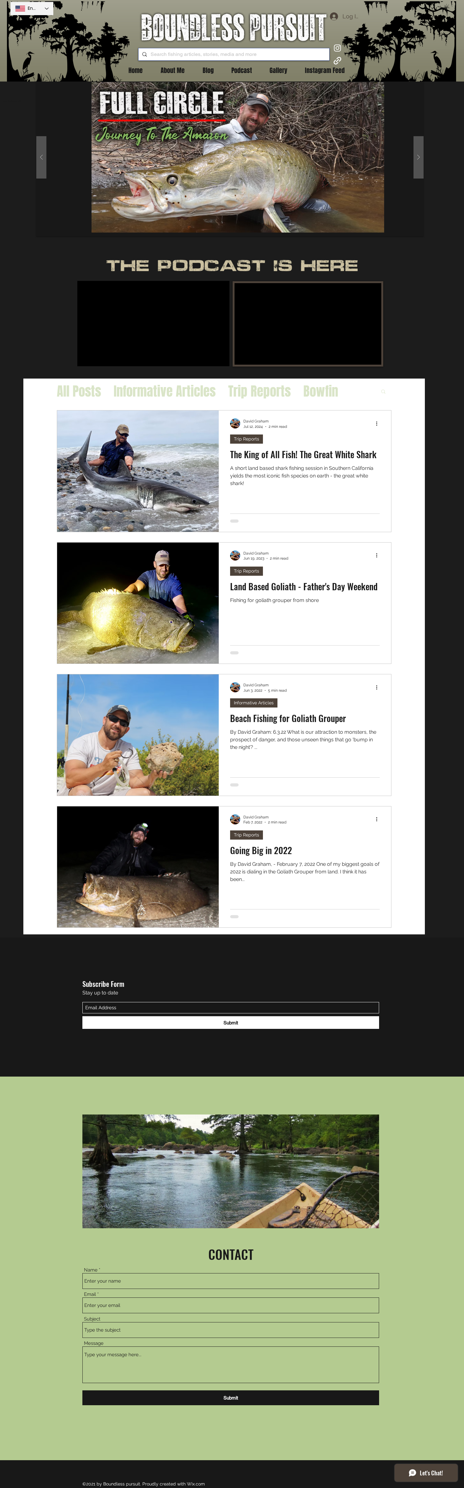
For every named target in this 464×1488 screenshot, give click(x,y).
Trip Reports (259, 391)
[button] (208, 70)
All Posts (79, 391)
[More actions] (379, 423)
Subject (92, 1319)
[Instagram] (337, 48)
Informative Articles (165, 391)
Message (94, 1343)
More (316, 391)
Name (91, 1270)
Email (90, 1294)
